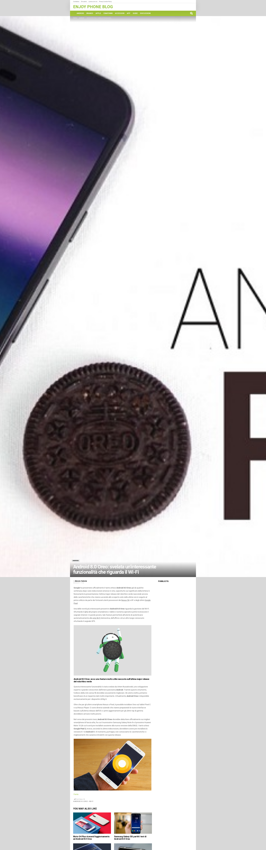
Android (80, 13)
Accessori (119, 13)
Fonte (76, 794)
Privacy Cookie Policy (105, 1)
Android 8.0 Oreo (81, 801)
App (128, 13)
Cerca (191, 13)
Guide (135, 13)
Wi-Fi (91, 801)
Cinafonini (108, 13)
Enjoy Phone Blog (93, 6)
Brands (89, 13)
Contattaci (76, 1)
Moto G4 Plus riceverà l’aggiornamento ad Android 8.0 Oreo (91, 837)
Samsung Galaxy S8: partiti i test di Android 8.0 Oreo (130, 837)
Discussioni (145, 13)
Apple (98, 13)
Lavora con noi (93, 1)
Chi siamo (84, 1)
